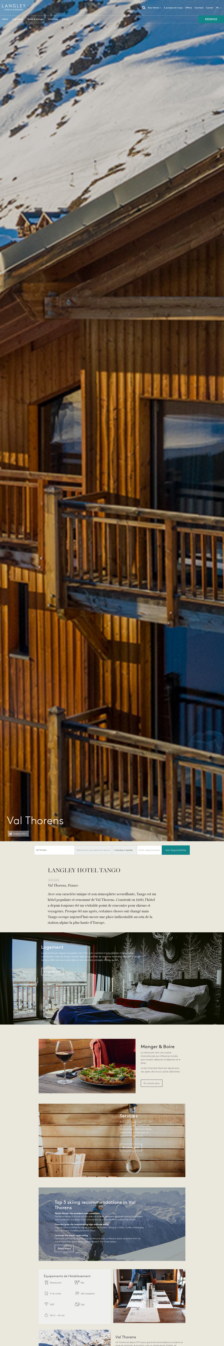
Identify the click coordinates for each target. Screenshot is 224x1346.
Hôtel (5, 19)
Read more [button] (64, 1248)
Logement (17, 19)
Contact (199, 7)
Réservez (211, 19)
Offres (65, 19)
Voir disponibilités (175, 850)
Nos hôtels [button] (154, 7)
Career (210, 7)
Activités (53, 19)
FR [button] (217, 7)
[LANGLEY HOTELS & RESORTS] (13, 7)
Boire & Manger (35, 19)
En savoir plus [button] (52, 971)
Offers (188, 7)
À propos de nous (173, 7)
